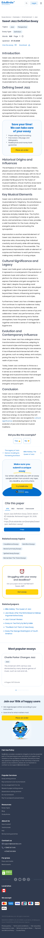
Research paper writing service (12, 788)
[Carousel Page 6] (23, 690)
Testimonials (6, 827)
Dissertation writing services (11, 791)
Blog (3, 811)
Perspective (22, 27)
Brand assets (6, 864)
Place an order (22, 150)
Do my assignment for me (11, 785)
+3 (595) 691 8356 (10, 851)
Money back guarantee (10, 834)
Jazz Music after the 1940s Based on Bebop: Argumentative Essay (23, 614)
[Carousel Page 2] (17, 690)
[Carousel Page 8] (26, 690)
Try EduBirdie (22, 486)
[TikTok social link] (24, 879)
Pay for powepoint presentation (13, 798)
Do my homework (8, 795)
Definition (17, 32)
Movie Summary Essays (12, 549)
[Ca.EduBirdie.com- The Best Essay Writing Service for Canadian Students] (4, 890)
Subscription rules (8, 928)
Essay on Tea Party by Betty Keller (19, 623)
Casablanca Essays (11, 544)
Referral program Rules (24, 928)
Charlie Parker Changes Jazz (19, 657)
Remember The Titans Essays (15, 558)
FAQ (3, 831)
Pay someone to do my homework (13, 782)
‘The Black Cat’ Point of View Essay (19, 627)
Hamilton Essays (28, 544)
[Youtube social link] (19, 879)
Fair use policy (36, 926)
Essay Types (6, 808)
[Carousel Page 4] (20, 690)
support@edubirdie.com (12, 844)
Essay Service (6, 17)
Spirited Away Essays (11, 553)
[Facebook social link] (15, 879)
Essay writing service (9, 778)
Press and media (7, 861)
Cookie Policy (20, 930)
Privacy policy (6, 926)
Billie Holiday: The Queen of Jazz (30, 453)
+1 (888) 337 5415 (9, 847)
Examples (16, 17)
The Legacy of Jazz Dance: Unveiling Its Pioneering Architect (12, 453)
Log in (34, 3)
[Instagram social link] (28, 879)
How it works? (6, 824)
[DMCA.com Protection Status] (7, 872)
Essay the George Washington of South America (21, 632)
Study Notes (6, 814)
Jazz (35, 17)
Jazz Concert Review (13, 619)
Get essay (22, 592)
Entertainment (27, 17)
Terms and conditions (21, 926)
